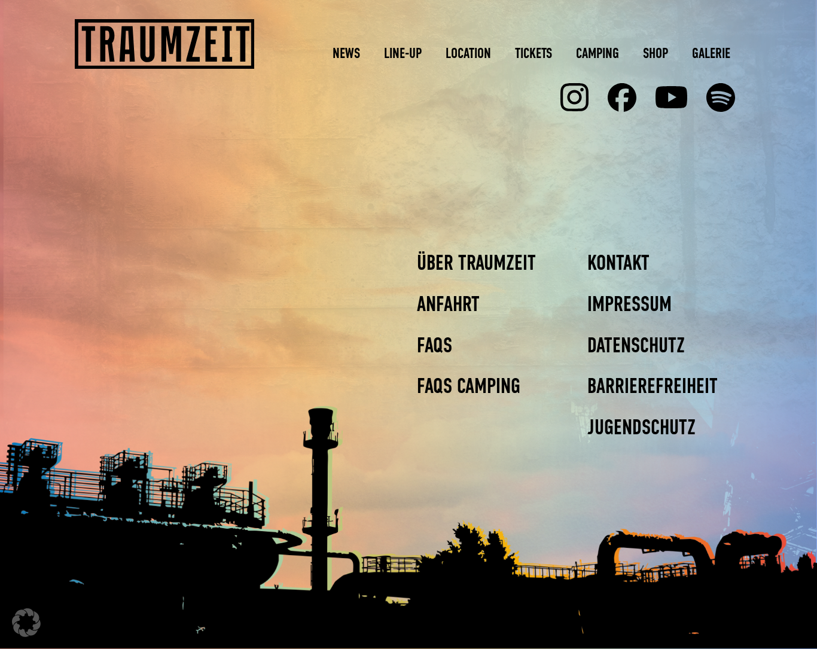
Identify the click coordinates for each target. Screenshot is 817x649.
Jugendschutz (641, 427)
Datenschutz (636, 345)
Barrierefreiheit (652, 385)
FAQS (434, 345)
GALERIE (711, 53)
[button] (26, 622)
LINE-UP (403, 53)
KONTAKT (618, 262)
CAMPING (597, 53)
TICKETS (533, 53)
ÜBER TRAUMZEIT (476, 262)
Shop (655, 53)
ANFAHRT (448, 303)
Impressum (629, 303)
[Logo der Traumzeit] (164, 44)
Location (468, 53)
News (346, 53)
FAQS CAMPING (468, 385)
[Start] (622, 97)
